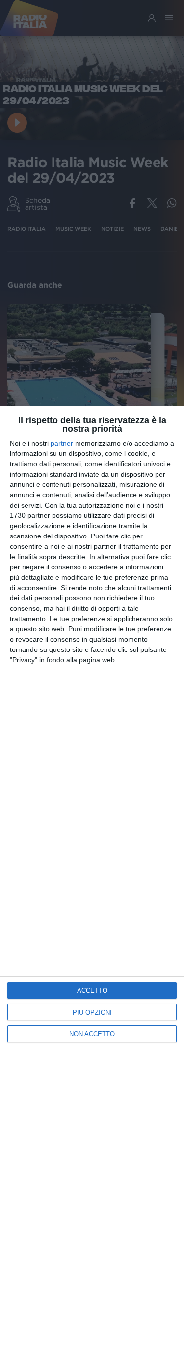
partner (62, 443)
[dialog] (92, 880)
